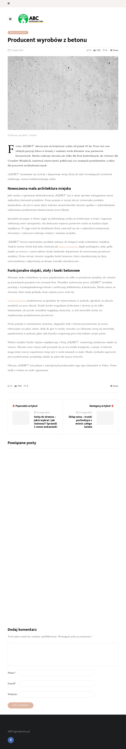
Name (12, 673)
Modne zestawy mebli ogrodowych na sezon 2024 (89, 577)
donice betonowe (68, 246)
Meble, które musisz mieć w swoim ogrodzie (89, 529)
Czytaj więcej (74, 508)
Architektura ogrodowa (25, 551)
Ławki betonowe (17, 300)
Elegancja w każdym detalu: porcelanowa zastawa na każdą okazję (85, 479)
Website (12, 694)
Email (12, 683)
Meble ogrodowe (18, 32)
